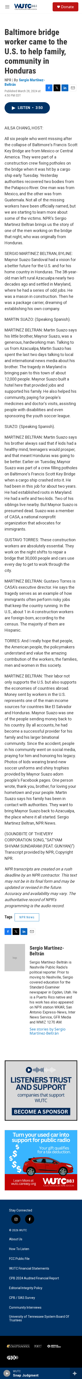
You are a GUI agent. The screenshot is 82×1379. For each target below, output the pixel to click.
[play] (7, 1373)
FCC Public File (19, 1258)
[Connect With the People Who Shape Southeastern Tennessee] (41, 1090)
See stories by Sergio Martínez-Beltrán (48, 1031)
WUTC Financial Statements (29, 1268)
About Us (15, 1239)
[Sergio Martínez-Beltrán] (15, 957)
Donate (67, 7)
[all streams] (76, 1373)
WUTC (23, 1230)
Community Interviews (25, 1307)
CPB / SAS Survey (22, 1298)
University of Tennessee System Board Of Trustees (39, 1318)
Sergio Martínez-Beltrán (25, 82)
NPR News (26, 917)
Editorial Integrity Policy (25, 1288)
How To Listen (19, 1249)
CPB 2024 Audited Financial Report (34, 1278)
